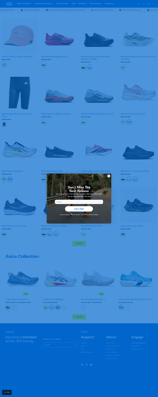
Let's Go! (79, 208)
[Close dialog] (108, 176)
